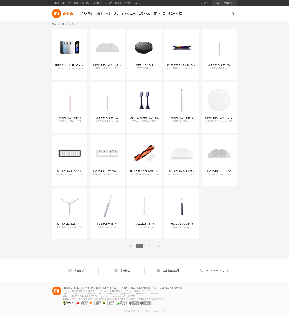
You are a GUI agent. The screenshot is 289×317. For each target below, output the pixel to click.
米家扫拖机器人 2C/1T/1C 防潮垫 (220, 117)
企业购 (61, 24)
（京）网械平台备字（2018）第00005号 (79, 293)
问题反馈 (161, 288)
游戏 (93, 288)
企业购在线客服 (171, 270)
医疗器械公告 (152, 293)
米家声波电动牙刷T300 (219, 64)
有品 (88, 3)
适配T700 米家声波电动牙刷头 (144, 117)
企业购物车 (224, 3)
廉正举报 (170, 288)
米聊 (83, 288)
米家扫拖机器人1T (144, 64)
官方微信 (125, 270)
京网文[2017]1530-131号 (139, 290)
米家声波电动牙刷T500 (107, 117)
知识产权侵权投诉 (104, 299)
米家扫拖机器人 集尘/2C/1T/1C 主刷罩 (111, 170)
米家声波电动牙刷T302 (182, 117)
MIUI (63, 3)
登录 (200, 3)
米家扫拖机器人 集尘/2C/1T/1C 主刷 (147, 170)
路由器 (98, 288)
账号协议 (152, 288)
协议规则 (127, 3)
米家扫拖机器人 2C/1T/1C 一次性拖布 (185, 170)
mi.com (67, 290)
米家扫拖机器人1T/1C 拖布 (219, 170)
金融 (82, 3)
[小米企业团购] (56, 13)
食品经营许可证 (128, 296)
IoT (69, 3)
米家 (78, 288)
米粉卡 (105, 288)
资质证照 (118, 3)
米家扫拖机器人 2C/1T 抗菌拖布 (108, 64)
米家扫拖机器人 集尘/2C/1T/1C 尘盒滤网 (74, 170)
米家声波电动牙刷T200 (107, 223)
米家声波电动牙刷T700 (182, 223)
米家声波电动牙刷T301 (144, 223)
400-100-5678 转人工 (217, 270)
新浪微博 (79, 270)
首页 (54, 24)
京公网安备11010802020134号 (116, 290)
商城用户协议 (142, 288)
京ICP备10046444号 (94, 290)
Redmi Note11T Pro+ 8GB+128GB (71, 64)
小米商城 (55, 3)
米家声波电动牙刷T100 (70, 117)
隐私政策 (132, 288)
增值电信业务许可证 (70, 296)
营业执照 (142, 293)
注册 (206, 3)
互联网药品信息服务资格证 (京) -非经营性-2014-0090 (117, 293)
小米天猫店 (122, 288)
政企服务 (113, 288)
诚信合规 (178, 288)
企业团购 (108, 3)
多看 (88, 288)
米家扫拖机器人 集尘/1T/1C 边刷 (70, 223)
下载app (136, 3)
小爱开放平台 (97, 3)
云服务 (75, 3)
